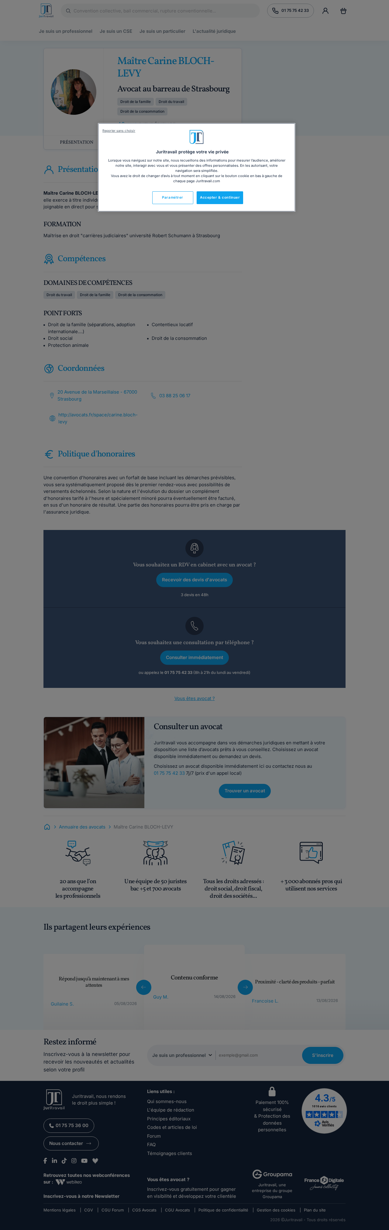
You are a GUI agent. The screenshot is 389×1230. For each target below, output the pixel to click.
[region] (196, 167)
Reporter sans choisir (118, 131)
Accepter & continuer (220, 197)
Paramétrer (172, 197)
